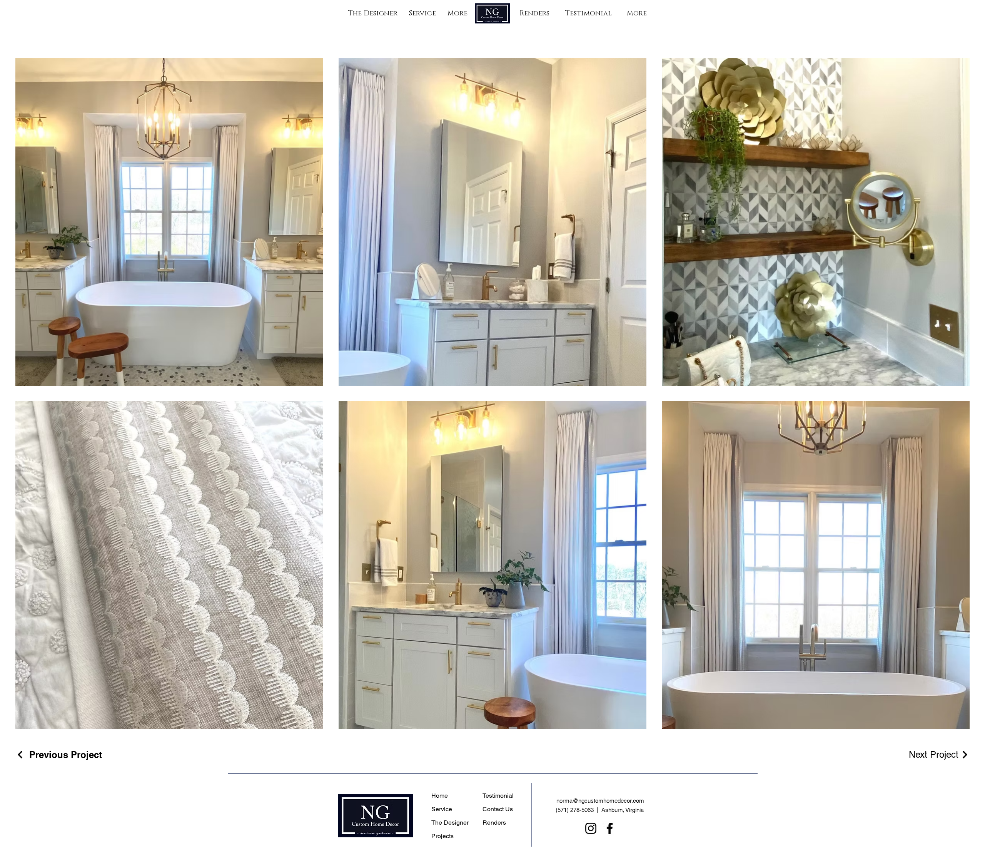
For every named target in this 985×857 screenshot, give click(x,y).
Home (439, 795)
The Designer (450, 822)
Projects (442, 836)
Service (441, 809)
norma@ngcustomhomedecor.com (600, 800)
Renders (494, 822)
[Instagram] (590, 828)
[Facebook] (609, 828)
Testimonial (498, 795)
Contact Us (497, 809)
